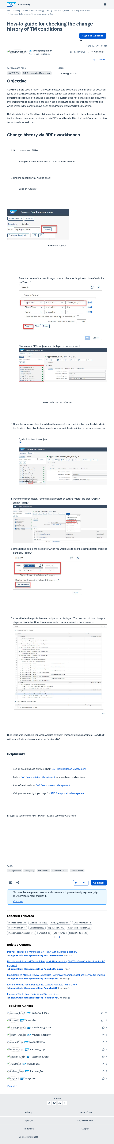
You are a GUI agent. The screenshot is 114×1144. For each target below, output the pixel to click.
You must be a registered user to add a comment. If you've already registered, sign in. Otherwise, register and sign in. (55, 894)
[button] (94, 59)
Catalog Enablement (59, 923)
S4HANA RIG (43, 871)
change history (14, 871)
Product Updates (76, 933)
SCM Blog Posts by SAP (81, 11)
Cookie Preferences (28, 1137)
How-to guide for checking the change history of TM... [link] (31, 14)
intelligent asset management (20, 933)
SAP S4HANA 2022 (59, 871)
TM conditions (77, 871)
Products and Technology (33, 11)
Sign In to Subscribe (92, 36)
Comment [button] (98, 882)
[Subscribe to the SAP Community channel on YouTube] (59, 1103)
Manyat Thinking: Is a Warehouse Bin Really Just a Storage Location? (42, 952)
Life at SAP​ (58, 933)
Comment (18, 901)
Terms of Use (85, 1112)
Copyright (28, 1120)
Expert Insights (36, 928)
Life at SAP (43, 933)
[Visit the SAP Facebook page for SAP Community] (49, 1103)
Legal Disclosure (85, 1120)
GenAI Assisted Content (78, 928)
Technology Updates (68, 74)
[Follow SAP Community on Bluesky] (54, 1103)
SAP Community (13, 11)
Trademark (28, 1129)
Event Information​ (15, 928)
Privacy (28, 1112)
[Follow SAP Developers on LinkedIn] (65, 1103)
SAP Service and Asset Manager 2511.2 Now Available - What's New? (43, 984)
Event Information (81, 923)
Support (85, 1129)
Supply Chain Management (58, 11)
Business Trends (15, 923)
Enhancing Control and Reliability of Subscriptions (32, 994)
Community (24, 4)
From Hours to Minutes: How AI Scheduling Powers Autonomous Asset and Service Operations (56, 975)
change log (29, 871)
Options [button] (80, 40)
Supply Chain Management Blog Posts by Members (36, 955)
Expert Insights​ (54, 928)
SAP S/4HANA (13, 73)
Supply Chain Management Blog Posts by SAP (33, 978)
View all (11, 1086)
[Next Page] (59, 937)
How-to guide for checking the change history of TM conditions (50, 26)
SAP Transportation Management (36, 73)
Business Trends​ (36, 923)
